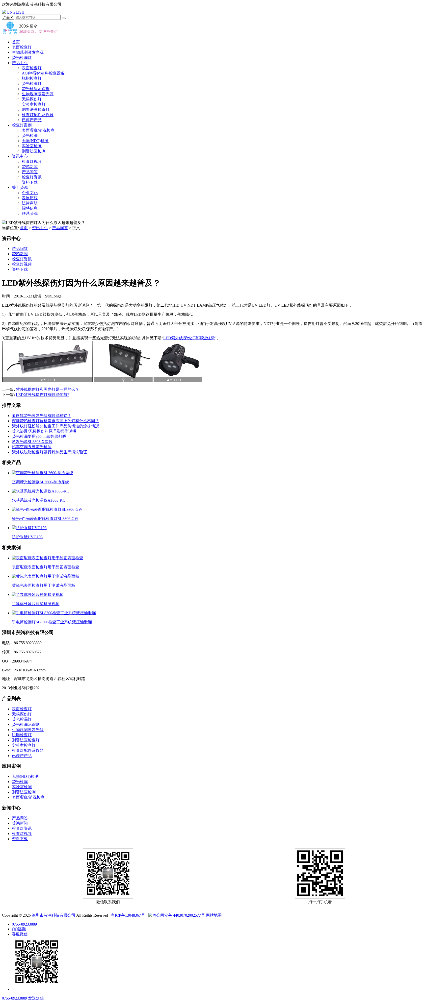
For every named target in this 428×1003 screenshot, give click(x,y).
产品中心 (20, 63)
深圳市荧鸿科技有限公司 (53, 915)
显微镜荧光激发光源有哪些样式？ (41, 416)
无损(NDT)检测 (35, 141)
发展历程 (30, 198)
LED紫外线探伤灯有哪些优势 (189, 338)
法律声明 (30, 203)
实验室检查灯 (34, 104)
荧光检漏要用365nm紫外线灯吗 (39, 436)
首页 (16, 42)
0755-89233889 (24, 924)
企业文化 (30, 193)
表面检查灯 (22, 47)
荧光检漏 (30, 135)
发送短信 (36, 998)
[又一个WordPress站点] (30, 33)
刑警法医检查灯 (36, 109)
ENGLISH (16, 12)
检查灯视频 (32, 161)
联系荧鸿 (30, 213)
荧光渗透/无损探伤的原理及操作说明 (44, 431)
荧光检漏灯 (22, 57)
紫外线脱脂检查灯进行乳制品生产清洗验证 (49, 452)
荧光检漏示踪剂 (36, 89)
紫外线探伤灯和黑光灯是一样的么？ (47, 389)
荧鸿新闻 (30, 167)
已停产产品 (32, 120)
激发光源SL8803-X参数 (32, 442)
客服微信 (20, 934)
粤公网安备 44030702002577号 (178, 915)
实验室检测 (32, 146)
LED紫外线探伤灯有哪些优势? (42, 394)
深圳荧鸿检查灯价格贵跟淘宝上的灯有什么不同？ (55, 421)
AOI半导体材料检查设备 (43, 73)
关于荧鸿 (20, 187)
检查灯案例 (22, 125)
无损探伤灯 (32, 99)
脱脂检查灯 (32, 78)
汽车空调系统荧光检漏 (32, 447)
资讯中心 (20, 156)
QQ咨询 (19, 929)
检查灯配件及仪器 (38, 115)
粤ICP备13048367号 (127, 915)
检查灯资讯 (32, 177)
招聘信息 (30, 208)
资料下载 (30, 182)
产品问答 (30, 172)
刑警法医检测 (34, 151)
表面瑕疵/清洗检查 (38, 130)
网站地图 (214, 915)
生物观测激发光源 (28, 52)
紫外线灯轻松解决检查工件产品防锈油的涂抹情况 (55, 426)
